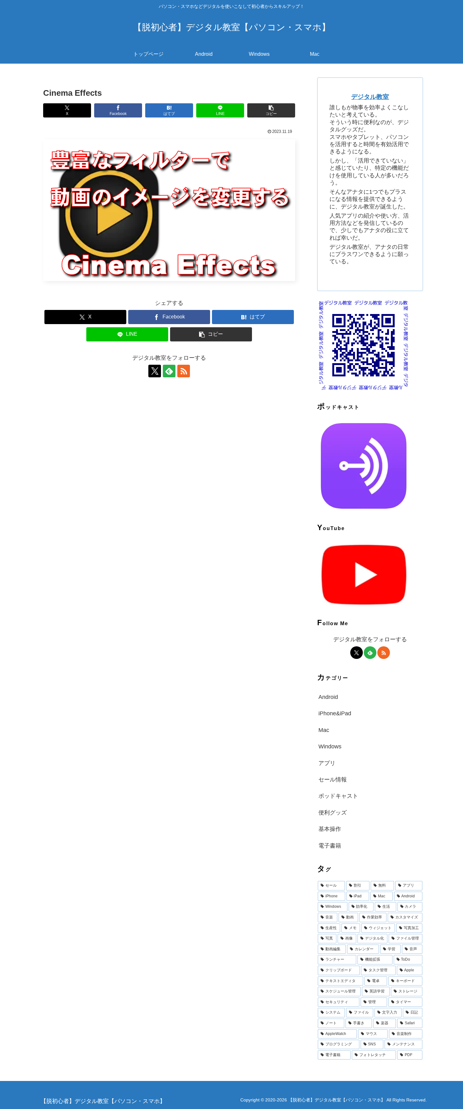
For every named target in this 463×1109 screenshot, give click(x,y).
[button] (271, 110)
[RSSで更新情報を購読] (183, 371)
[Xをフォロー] (154, 371)
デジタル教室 (370, 96)
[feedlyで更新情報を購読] (169, 371)
